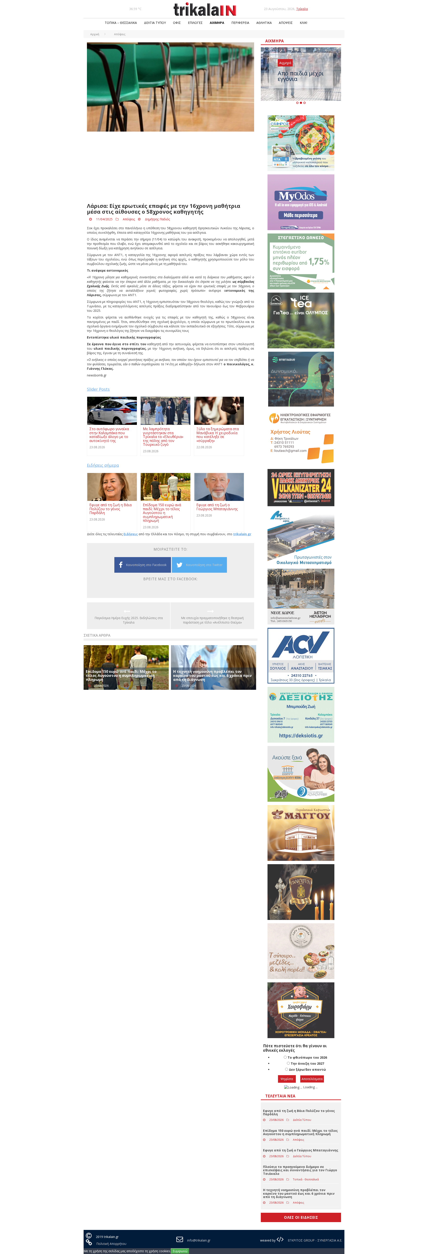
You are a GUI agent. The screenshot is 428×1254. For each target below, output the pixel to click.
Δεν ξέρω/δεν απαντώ (307, 1069)
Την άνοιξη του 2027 (307, 1063)
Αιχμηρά (217, 23)
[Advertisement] (170, 167)
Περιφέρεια (240, 23)
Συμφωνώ (180, 1251)
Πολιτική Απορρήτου (111, 1244)
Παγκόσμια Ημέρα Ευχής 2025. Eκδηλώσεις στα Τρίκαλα (129, 620)
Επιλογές (195, 23)
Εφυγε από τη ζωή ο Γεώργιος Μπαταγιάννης (300, 1150)
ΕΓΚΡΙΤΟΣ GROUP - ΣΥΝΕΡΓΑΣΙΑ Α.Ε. (314, 1240)
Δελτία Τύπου (155, 23)
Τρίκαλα (302, 9)
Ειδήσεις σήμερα (103, 465)
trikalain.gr (242, 534)
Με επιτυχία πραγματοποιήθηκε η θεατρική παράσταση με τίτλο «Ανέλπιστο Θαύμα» (212, 620)
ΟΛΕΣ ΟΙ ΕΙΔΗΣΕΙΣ (301, 1217)
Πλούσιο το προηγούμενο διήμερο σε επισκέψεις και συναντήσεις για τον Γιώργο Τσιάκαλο (300, 1170)
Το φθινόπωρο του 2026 (307, 1057)
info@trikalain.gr (198, 1240)
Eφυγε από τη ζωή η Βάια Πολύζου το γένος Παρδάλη (299, 1112)
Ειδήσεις (130, 534)
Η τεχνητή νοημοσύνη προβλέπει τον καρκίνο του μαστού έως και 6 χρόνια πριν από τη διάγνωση (212, 675)
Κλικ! (303, 23)
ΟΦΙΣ (177, 23)
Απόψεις (286, 23)
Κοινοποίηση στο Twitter (204, 565)
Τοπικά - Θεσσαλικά (306, 1179)
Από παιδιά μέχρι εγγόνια (301, 76)
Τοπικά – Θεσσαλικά (121, 23)
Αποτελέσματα (312, 1079)
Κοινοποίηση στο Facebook (146, 565)
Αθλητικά (264, 23)
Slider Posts (98, 389)
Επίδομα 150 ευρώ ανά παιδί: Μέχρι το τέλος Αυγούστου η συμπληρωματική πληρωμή (121, 675)
